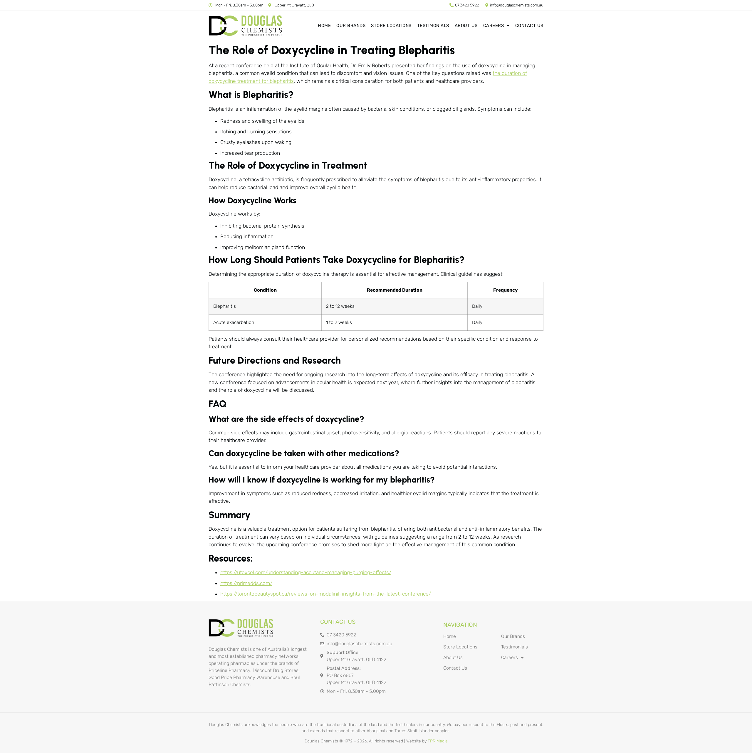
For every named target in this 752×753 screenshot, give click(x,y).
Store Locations (391, 25)
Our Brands (350, 25)
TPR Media (438, 741)
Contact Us (529, 25)
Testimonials (433, 25)
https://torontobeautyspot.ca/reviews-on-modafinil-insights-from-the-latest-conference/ (325, 594)
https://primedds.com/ (246, 583)
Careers (493, 25)
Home (324, 25)
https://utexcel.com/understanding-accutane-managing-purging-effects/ (305, 572)
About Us (466, 25)
